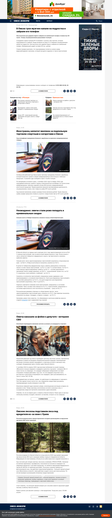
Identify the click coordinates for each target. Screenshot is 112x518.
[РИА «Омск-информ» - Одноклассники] (93, 506)
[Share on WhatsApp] (74, 91)
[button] (11, 21)
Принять (105, 515)
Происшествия (32, 25)
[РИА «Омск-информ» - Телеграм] (97, 506)
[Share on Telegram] (70, 91)
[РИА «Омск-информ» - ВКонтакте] (89, 506)
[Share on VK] (64, 91)
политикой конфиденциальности (47, 515)
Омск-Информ (21, 21)
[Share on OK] (67, 91)
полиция (26, 97)
